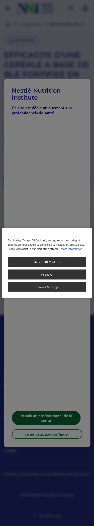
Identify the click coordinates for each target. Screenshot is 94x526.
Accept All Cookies (47, 262)
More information (71, 248)
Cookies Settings (47, 287)
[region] (46, 263)
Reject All (47, 274)
